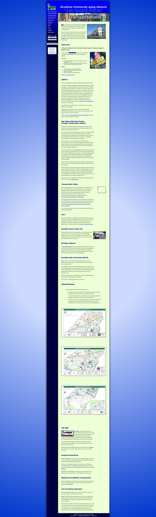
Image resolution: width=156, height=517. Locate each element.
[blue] (50, 57)
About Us (50, 30)
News (49, 25)
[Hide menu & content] (49, 54)
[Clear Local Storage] (55, 46)
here (71, 106)
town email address (89, 101)
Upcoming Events (52, 15)
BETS (62, 260)
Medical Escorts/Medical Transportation (82, 11)
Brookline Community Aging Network (83, 6)
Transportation (51, 18)
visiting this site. (75, 179)
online (84, 94)
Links (49, 27)
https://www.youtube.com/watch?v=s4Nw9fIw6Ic (72, 196)
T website (91, 447)
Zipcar (62, 496)
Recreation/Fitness (52, 13)
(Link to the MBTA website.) (86, 224)
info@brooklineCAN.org (83, 515)
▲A (49, 35)
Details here (70, 484)
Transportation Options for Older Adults (78, 115)
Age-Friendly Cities (52, 11)
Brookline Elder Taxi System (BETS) (81, 10)
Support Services (52, 17)
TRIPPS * (71, 9)
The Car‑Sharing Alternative (96, 11)
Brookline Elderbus (70, 10)
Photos (49, 29)
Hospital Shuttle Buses (70, 11)
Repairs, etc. (51, 20)
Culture (49, 23)
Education (50, 22)
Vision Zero (66, 9)
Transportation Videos (84, 9)
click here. (63, 468)
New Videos (76, 9)
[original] (55, 56)
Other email (94, 515)
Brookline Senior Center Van (98, 9)
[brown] (49, 56)
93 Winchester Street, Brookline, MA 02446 (83, 514)
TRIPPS (81, 101)
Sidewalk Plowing (92, 10)
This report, (65, 109)
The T (90, 9)
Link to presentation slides (68, 74)
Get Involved (51, 32)
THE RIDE (98, 10)
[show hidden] (49, 46)
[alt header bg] (54, 57)
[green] (52, 56)
